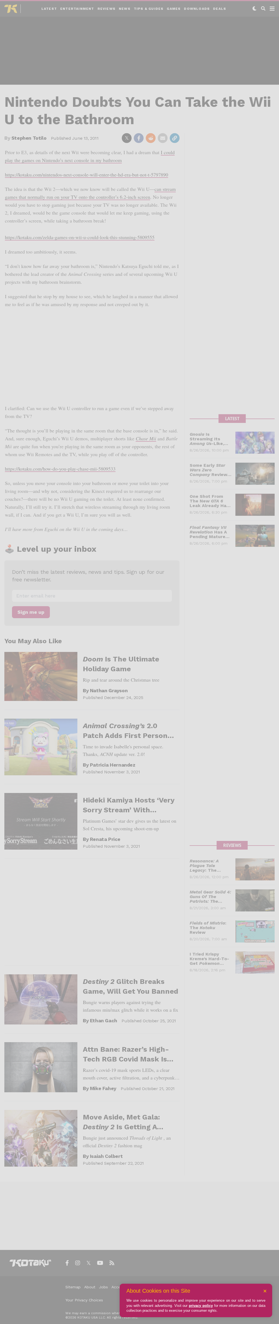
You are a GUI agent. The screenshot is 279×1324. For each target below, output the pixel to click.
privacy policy (201, 1306)
